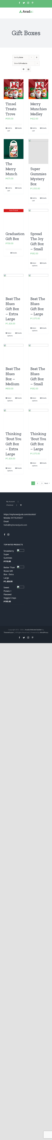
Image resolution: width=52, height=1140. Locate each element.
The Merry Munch (11, 168)
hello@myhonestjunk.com (15, 525)
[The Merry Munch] (13, 149)
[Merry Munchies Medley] (38, 89)
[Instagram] (8, 534)
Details (19, 128)
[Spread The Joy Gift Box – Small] (38, 219)
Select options (34, 264)
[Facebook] (5, 534)
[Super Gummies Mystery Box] (38, 151)
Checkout (9, 505)
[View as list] (28, 69)
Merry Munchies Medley (38, 109)
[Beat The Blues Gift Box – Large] (38, 284)
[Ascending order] (36, 57)
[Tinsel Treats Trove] (13, 89)
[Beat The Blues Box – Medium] (13, 354)
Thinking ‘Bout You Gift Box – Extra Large (13, 443)
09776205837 (17, 518)
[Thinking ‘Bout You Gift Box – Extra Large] (13, 419)
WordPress (44, 632)
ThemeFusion (9, 632)
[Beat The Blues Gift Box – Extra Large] (13, 284)
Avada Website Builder (33, 630)
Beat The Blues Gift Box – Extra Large (13, 308)
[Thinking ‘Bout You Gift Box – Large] (38, 419)
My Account (10, 501)
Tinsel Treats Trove (11, 109)
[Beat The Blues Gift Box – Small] (38, 354)
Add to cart (9, 129)
